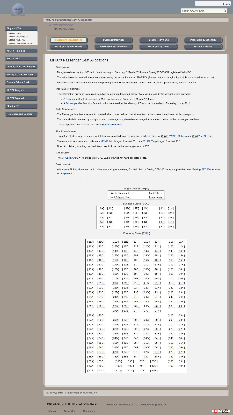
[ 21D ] (115, 283)
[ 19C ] (101, 273)
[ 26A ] (90, 306)
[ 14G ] (146, 251)
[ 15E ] (125, 255)
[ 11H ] (157, 241)
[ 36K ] (181, 347)
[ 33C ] (101, 333)
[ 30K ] (181, 320)
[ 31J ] (171, 324)
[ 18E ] (125, 269)
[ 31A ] (90, 324)
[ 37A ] (90, 352)
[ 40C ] (101, 365)
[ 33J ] (171, 333)
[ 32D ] (115, 329)
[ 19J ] (171, 273)
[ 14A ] (90, 251)
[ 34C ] (101, 338)
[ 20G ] (146, 278)
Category (51, 392)
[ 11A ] (90, 241)
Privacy (52, 411)
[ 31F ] (136, 324)
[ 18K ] (181, 269)
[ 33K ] (181, 333)
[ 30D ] (115, 320)
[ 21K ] (181, 283)
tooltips (94, 119)
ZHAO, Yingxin (151, 141)
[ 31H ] (157, 324)
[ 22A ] (90, 287)
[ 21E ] (125, 283)
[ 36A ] (90, 347)
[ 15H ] (157, 255)
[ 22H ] (157, 287)
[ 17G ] (146, 264)
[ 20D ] (115, 278)
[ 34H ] (157, 338)
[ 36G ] (146, 347)
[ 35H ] (157, 342)
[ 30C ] (101, 320)
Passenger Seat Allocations (68, 40)
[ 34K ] (181, 338)
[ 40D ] (118, 365)
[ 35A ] (90, 342)
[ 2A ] (101, 213)
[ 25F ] (136, 301)
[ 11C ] (100, 241)
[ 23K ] (181, 292)
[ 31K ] (181, 324)
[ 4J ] (162, 222)
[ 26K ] (181, 306)
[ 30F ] (136, 320)
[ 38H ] (157, 356)
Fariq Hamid (156, 197)
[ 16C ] (101, 260)
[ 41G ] (154, 370)
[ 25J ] (171, 301)
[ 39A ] (90, 361)
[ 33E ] (125, 333)
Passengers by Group (158, 46)
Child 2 (196, 136)
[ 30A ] (90, 320)
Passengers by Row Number (69, 46)
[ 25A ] (90, 301)
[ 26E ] (125, 306)
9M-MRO (186, 72)
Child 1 (165, 136)
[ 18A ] (90, 269)
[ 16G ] (146, 260)
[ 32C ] (101, 329)
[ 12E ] (125, 246)
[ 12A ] (90, 246)
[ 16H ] (157, 260)
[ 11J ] (171, 241)
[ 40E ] (130, 365)
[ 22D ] (115, 287)
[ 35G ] (146, 342)
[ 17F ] (136, 264)
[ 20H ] (157, 278)
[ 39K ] (181, 361)
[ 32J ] (171, 329)
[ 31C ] (101, 324)
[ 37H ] (157, 352)
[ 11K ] (181, 241)
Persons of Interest (203, 46)
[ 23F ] (136, 292)
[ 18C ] (101, 269)
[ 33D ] (115, 333)
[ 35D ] (115, 342)
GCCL (146, 203)
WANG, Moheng (178, 136)
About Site (69, 411)
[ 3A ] (101, 217)
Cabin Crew (71, 157)
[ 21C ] (101, 283)
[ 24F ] (136, 297)
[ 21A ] (90, 283)
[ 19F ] (136, 273)
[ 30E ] (125, 320)
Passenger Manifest (76, 99)
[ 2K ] (171, 213)
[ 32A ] (90, 329)
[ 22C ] (101, 287)
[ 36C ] (101, 347)
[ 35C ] (101, 342)
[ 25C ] (101, 301)
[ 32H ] (157, 329)
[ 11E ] (125, 241)
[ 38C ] (101, 356)
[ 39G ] (154, 361)
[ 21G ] (146, 283)
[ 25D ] (115, 301)
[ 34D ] (115, 338)
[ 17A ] (90, 264)
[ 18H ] (157, 269)
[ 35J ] (171, 342)
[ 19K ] (181, 273)
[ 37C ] (101, 352)
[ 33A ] (90, 333)
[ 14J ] (171, 251)
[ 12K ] (181, 246)
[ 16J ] (171, 260)
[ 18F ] (136, 269)
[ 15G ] (146, 255)
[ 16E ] (125, 260)
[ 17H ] (157, 264)
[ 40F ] (142, 365)
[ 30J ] (171, 320)
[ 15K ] (181, 255)
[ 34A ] (90, 338)
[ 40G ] (154, 365)
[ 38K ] (181, 356)
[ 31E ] (125, 324)
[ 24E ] (125, 297)
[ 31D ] (115, 324)
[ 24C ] (101, 297)
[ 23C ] (101, 292)
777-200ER (163, 72)
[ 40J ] (171, 365)
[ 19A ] (90, 273)
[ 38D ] (115, 356)
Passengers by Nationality (203, 40)
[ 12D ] (115, 246)
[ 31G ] (146, 324)
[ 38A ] (90, 356)
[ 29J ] (171, 315)
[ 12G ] (146, 246)
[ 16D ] (115, 260)
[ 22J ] (171, 287)
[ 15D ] (115, 255)
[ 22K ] (181, 287)
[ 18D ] (115, 269)
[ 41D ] (118, 370)
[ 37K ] (181, 352)
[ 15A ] (90, 255)
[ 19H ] (157, 273)
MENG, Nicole (108, 141)
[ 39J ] (171, 361)
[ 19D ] (115, 273)
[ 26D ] (115, 306)
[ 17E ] (125, 264)
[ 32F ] (136, 329)
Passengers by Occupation (113, 46)
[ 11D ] (115, 241)
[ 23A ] (90, 292)
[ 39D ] (118, 361)
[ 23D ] (115, 292)
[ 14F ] (136, 251)
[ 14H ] (157, 251)
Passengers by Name (158, 40)
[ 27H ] (157, 310)
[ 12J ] (171, 246)
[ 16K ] (181, 260)
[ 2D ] (127, 213)
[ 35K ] (181, 342)
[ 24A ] (90, 297)
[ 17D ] (115, 264)
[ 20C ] (101, 278)
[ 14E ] (125, 251)
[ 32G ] (146, 329)
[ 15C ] (101, 255)
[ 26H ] (157, 306)
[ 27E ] (125, 310)
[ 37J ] (171, 352)
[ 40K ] (181, 365)
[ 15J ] (171, 255)
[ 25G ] (146, 301)
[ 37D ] (115, 352)
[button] (14, 28)
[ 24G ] (146, 297)
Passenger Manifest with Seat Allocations (87, 103)
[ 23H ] (157, 292)
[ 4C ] (110, 222)
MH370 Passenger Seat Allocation (77, 392)
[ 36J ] (171, 347)
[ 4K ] (171, 222)
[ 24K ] (181, 297)
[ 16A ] (90, 260)
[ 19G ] (146, 273)
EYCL (146, 233)
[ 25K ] (181, 301)
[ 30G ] (146, 320)
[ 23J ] (171, 292)
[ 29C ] (101, 315)
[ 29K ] (181, 315)
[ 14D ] (115, 251)
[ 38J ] (171, 356)
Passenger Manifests (113, 40)
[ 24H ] (157, 297)
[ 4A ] (101, 222)
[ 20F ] (136, 278)
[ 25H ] (157, 301)
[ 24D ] (115, 297)
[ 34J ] (171, 338)
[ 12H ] (157, 246)
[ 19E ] (125, 273)
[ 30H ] (157, 320)
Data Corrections (112, 124)
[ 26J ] (171, 306)
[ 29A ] (90, 315)
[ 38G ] (146, 356)
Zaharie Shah (122, 197)
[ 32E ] (125, 329)
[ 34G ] (146, 338)
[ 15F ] (136, 255)
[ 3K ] (171, 217)
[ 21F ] (136, 283)
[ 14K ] (181, 251)
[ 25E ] (125, 301)
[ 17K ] (181, 264)
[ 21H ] (157, 283)
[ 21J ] (171, 283)
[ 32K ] (181, 329)
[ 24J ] (171, 297)
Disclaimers (90, 411)
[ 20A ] (90, 278)
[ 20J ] (171, 278)
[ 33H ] (157, 333)
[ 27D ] (115, 310)
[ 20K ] (181, 278)
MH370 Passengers (64, 29)
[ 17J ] (171, 264)
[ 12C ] (101, 246)
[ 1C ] (110, 208)
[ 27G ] (146, 310)
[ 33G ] (146, 333)
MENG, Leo (206, 136)
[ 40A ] (90, 365)
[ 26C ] (101, 306)
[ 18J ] (171, 269)
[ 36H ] (157, 347)
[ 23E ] (125, 292)
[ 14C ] (101, 251)
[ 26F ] (136, 306)
